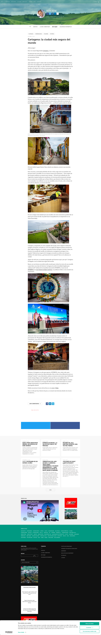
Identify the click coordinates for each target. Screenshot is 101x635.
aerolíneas (29, 531)
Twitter (50, 14)
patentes (60, 535)
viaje (43, 537)
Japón (35, 534)
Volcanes (51, 537)
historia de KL (73, 532)
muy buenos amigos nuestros (44, 269)
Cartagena (45, 50)
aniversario (51, 531)
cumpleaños (36, 532)
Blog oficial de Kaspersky (67, 553)
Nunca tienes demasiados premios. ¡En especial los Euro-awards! (30, 444)
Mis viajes (54, 26)
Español (95, 1)
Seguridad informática (66, 26)
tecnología (29, 537)
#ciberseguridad (38, 33)
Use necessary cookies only (89, 631)
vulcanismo (57, 537)
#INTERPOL (52, 33)
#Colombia (46, 33)
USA (39, 537)
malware (77, 534)
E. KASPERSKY (7, 1)
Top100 (35, 537)
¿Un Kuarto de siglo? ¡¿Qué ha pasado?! (69, 462)
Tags (35, 1)
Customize (88, 627)
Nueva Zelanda (36, 535)
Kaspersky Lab (48, 534)
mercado (24, 535)
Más (50, 490)
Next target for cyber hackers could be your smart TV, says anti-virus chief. (29, 593)
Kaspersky (63, 550)
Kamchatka (40, 534)
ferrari (53, 532)
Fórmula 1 (59, 532)
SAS (68, 535)
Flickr (56, 388)
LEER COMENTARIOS (34, 403)
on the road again (52, 535)
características (64, 531)
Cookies (63, 557)
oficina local (44, 535)
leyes (67, 534)
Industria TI (30, 534)
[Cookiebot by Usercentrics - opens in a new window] (9, 632)
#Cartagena (31, 33)
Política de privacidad (66, 546)
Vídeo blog (25, 1)
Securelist (63, 555)
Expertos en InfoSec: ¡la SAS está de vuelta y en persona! (50, 444)
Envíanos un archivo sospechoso (69, 548)
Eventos (30, 1)
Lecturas (19, 1)
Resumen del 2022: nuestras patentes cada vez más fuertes (70, 444)
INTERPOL (31, 269)
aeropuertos (36, 531)
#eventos (24, 531)
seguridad (72, 535)
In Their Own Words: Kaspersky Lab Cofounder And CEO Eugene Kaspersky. (29, 610)
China (71, 531)
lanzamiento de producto (58, 534)
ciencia (30, 532)
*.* (30, 26)
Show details (21, 632)
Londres (71, 534)
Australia (58, 531)
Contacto (39, 1)
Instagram (52, 14)
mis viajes (29, 535)
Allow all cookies (89, 623)
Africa (42, 531)
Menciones (13, 1)
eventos (46, 532)
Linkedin (55, 14)
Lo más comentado (45, 26)
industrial (24, 534)
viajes (46, 537)
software (24, 537)
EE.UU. (41, 532)
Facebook (47, 14)
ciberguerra (24, 532)
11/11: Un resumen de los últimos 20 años (30, 462)
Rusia (65, 535)
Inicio (2, 1)
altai (46, 531)
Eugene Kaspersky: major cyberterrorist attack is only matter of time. (29, 601)
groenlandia (65, 532)
